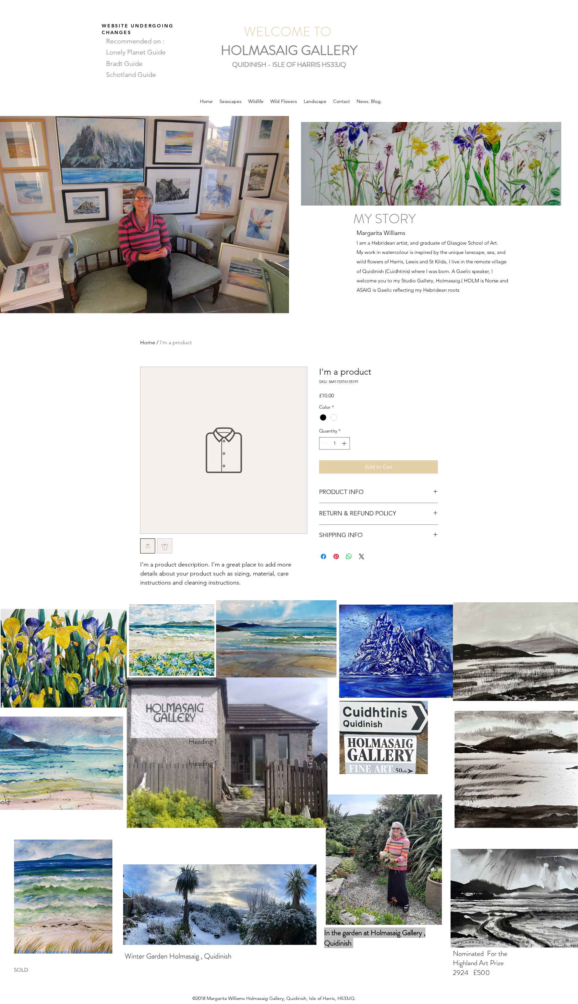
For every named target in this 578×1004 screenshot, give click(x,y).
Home (147, 342)
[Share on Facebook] (323, 556)
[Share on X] (362, 556)
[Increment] (345, 443)
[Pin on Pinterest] (336, 556)
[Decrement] (324, 443)
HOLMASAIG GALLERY (289, 50)
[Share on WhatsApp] (349, 556)
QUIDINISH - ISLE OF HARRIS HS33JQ (289, 65)
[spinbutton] (334, 443)
